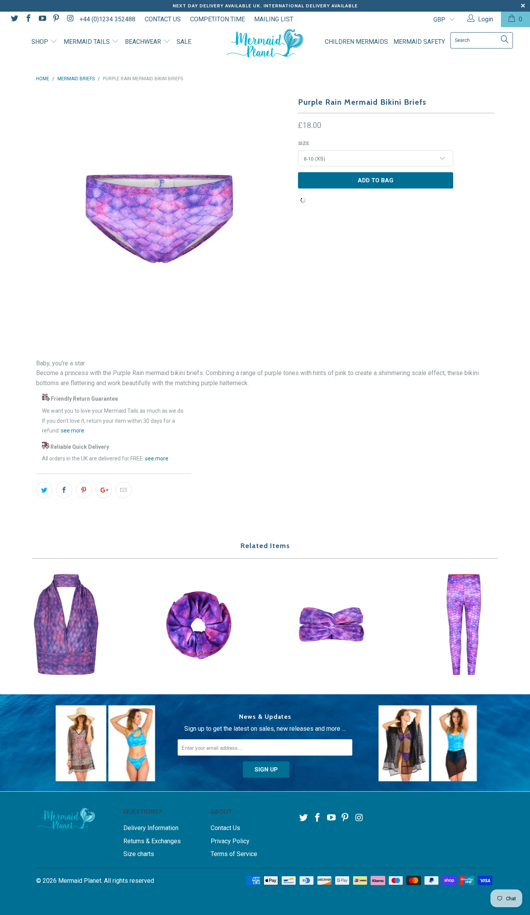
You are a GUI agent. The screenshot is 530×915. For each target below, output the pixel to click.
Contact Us (225, 828)
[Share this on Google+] (103, 490)
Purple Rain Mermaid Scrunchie (199, 624)
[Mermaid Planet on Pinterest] (56, 19)
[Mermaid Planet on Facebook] (28, 19)
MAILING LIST (273, 19)
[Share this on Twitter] (44, 490)
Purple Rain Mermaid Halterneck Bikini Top (66, 624)
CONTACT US (163, 19)
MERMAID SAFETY (419, 41)
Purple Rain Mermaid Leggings (464, 624)
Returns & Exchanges (152, 841)
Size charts (138, 854)
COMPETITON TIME (217, 19)
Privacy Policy (230, 841)
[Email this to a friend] (123, 490)
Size (303, 143)
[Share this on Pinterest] (84, 490)
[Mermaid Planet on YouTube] (42, 19)
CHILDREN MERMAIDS (356, 41)
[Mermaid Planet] (265, 43)
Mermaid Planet (79, 880)
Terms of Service (234, 854)
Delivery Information (150, 828)
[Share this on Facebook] (64, 490)
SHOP (40, 41)
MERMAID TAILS (87, 41)
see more (72, 430)
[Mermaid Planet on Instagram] (69, 19)
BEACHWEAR (144, 41)
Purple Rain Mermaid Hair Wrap (331, 624)
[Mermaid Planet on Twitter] (14, 19)
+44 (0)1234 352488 (107, 19)
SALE (184, 41)
